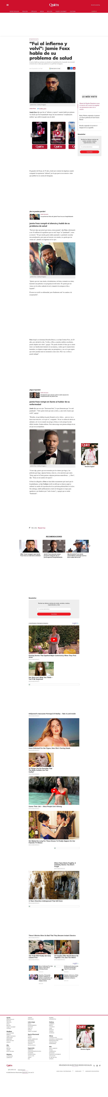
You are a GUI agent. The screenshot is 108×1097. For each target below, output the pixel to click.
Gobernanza (52, 1051)
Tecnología (31, 1055)
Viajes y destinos (11, 1036)
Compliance (78, 1071)
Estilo (29, 1023)
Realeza (25, 11)
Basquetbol (31, 1040)
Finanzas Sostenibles (55, 1054)
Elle (8, 1045)
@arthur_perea (42, 108)
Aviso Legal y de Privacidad (64, 1071)
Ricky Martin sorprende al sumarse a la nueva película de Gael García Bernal (89, 117)
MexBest (9, 1031)
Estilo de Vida (10, 1040)
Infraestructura (53, 1040)
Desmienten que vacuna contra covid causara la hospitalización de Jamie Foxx (54, 395)
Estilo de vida (10, 1051)
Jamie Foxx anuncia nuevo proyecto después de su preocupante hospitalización (53, 555)
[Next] (89, 545)
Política (51, 1022)
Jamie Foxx (33, 112)
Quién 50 (94, 11)
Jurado (8, 1042)
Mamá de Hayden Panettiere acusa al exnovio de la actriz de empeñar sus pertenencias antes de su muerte (90, 106)
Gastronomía (10, 1033)
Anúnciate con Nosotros (92, 1071)
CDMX (50, 1028)
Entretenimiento (32, 1025)
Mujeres (9, 1054)
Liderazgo (9, 1057)
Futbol (30, 1036)
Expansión (31, 1048)
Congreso (52, 1026)
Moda (42, 11)
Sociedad (51, 1032)
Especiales (31, 1019)
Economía (30, 1052)
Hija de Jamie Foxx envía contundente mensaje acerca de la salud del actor (76, 555)
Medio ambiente (53, 1048)
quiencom (98, 1065)
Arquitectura (53, 1042)
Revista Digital (95, 5)
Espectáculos (14, 11)
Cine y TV (30, 1028)
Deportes (30, 1026)
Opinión (30, 1017)
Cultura (72, 11)
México (51, 1025)
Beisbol (30, 1037)
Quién (8, 1018)
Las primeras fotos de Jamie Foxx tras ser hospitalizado (57, 216)
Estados (51, 1029)
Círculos (34, 11)
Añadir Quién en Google (55, 68)
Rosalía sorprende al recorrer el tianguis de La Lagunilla (88, 126)
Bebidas (9, 1034)
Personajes (10, 1037)
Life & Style (31, 1022)
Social (51, 1049)
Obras (29, 1057)
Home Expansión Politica (34, 1051)
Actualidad (10, 1056)
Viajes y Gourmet (11, 1026)
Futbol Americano (33, 1039)
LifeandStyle (52, 1019)
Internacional (32, 1054)
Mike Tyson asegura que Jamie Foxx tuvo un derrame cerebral (30, 554)
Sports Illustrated (33, 1034)
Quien (94, 1065)
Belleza (49, 11)
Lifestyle (30, 1043)
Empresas (30, 1049)
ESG (29, 1058)
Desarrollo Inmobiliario (56, 1039)
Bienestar (9, 1039)
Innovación (52, 1055)
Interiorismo (52, 1043)
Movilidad (52, 1052)
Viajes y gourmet (61, 11)
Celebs (8, 1049)
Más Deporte (31, 1042)
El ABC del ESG (53, 1057)
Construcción (53, 1037)
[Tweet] (68, 68)
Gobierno (51, 1023)
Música (30, 1029)
